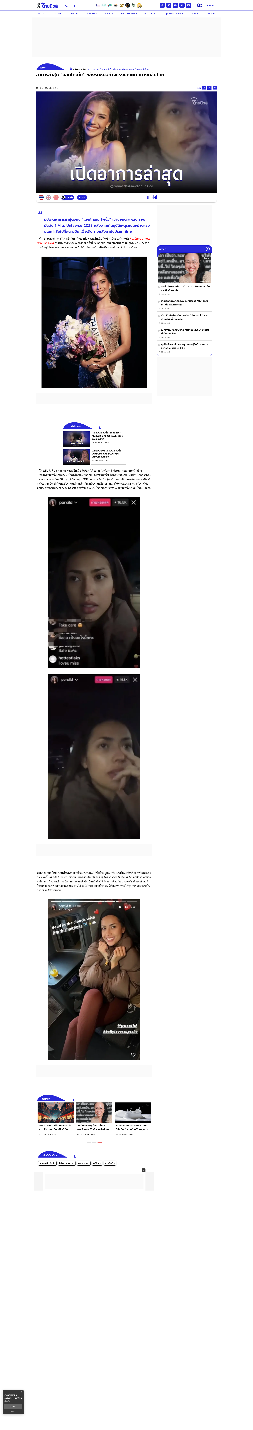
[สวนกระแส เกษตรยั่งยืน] (133, 5)
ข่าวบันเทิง (110, 1163)
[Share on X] (209, 88)
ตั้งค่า (13, 1411)
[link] (94, 439)
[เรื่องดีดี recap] (103, 5)
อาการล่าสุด (83, 1163)
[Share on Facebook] (204, 88)
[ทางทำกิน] (121, 5)
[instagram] (182, 5)
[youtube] (175, 5)
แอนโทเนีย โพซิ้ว (47, 1163)
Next (151, 1098)
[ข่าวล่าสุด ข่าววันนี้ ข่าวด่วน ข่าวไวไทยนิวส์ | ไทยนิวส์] (49, 5)
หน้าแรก (76, 69)
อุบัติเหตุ (97, 1163)
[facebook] (162, 5)
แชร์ (199, 88)
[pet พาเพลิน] (115, 5)
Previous (146, 1098)
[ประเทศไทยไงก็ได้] (139, 5)
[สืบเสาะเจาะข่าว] (98, 5)
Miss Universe (66, 1163)
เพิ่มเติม (7, 1401)
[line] (188, 5)
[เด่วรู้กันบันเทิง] (109, 5)
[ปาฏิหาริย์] (127, 5)
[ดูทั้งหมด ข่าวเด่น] (208, 249)
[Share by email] (215, 88)
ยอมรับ (13, 1406)
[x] (168, 5)
